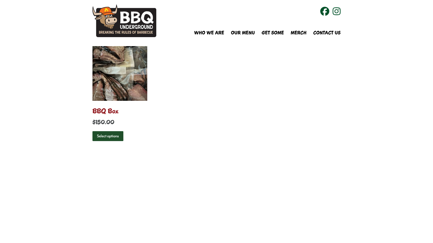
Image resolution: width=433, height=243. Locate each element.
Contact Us (327, 33)
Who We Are (209, 33)
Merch (298, 33)
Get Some (273, 33)
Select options (108, 136)
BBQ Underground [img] (124, 20)
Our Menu (243, 33)
